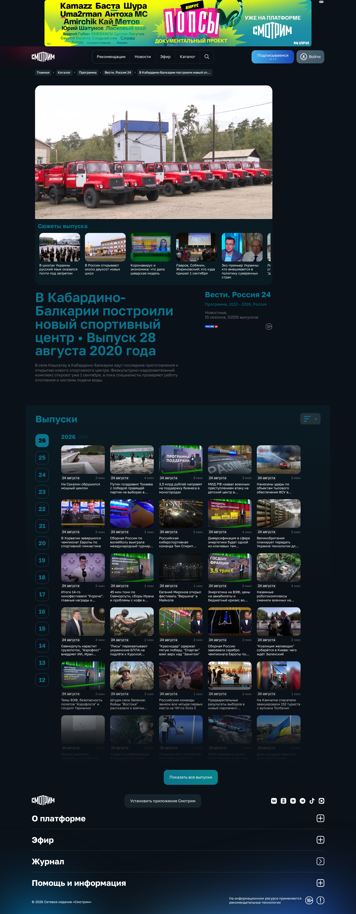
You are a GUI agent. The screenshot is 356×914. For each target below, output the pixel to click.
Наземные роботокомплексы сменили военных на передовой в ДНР (274, 598)
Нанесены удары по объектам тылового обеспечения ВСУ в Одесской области (273, 490)
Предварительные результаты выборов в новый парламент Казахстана (226, 706)
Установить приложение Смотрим (162, 801)
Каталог (64, 72)
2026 (83, 436)
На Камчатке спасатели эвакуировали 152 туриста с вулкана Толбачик (278, 704)
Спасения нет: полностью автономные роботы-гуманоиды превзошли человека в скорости (180, 760)
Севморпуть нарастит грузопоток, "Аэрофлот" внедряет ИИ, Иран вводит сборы (81, 652)
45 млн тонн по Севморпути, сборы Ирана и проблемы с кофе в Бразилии (132, 598)
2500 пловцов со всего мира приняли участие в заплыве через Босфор (228, 758)
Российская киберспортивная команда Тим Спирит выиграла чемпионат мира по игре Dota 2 (181, 546)
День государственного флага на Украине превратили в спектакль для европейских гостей (277, 760)
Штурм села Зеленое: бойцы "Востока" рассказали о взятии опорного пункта (128, 706)
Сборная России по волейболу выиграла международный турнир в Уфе (131, 544)
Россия (260, 304)
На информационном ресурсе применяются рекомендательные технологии (265, 900)
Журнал (48, 861)
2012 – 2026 (240, 304)
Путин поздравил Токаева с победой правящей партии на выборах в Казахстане (131, 490)
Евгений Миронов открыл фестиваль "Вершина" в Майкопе (180, 596)
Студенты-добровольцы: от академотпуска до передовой (130, 758)
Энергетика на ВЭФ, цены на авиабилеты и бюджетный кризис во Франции (229, 598)
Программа (88, 72)
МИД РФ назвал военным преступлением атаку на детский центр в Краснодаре (229, 490)
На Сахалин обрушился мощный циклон (80, 486)
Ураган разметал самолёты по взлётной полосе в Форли (79, 758)
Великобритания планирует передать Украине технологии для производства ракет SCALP (277, 546)
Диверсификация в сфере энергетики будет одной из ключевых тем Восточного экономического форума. (229, 546)
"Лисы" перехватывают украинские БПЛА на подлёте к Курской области (129, 652)
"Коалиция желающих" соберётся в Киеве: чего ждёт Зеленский (277, 650)
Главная (43, 72)
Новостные (215, 312)
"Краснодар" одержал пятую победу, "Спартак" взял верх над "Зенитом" (179, 650)
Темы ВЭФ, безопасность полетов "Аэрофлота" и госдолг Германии (81, 704)
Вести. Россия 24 (118, 72)
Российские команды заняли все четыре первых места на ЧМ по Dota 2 (181, 704)
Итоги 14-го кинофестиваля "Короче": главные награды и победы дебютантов (82, 598)
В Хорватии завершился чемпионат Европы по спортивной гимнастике (81, 542)
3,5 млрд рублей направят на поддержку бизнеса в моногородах (180, 488)
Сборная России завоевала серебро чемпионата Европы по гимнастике (227, 652)
